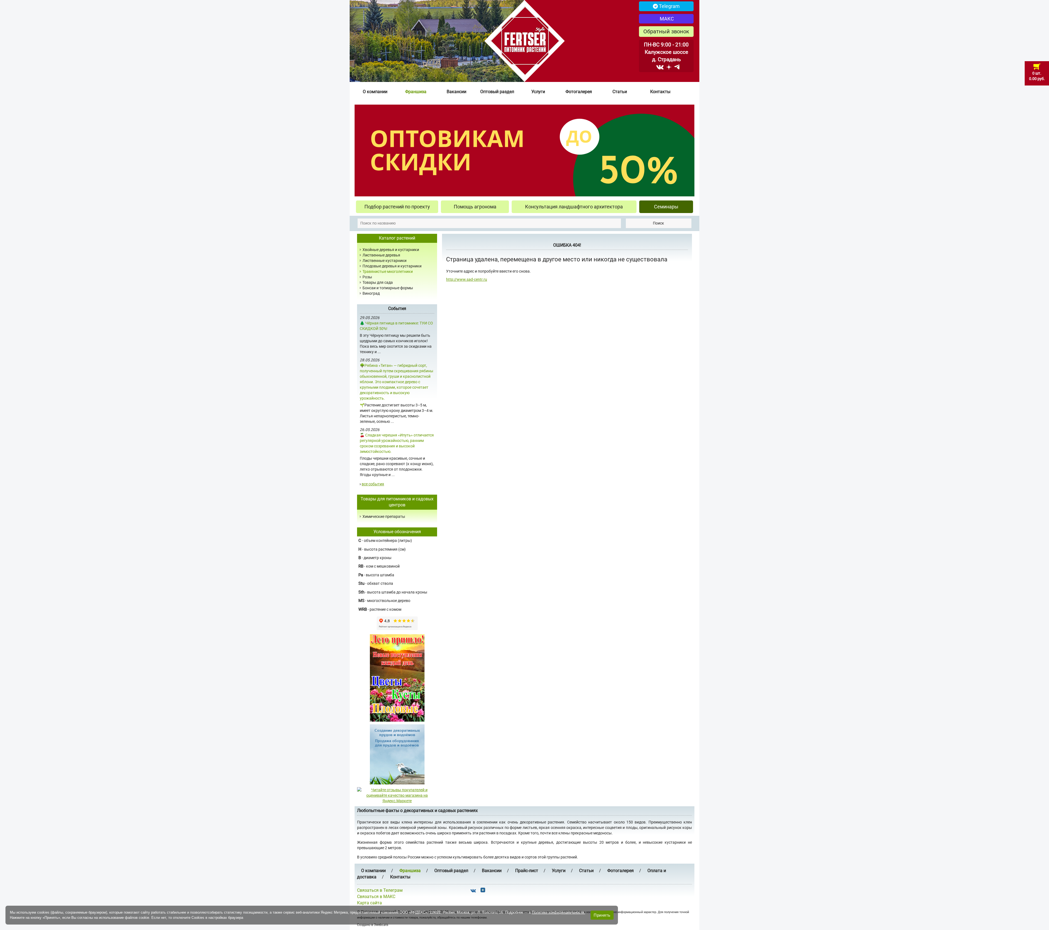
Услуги (538, 91)
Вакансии (456, 91)
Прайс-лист (526, 870)
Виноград (371, 293)
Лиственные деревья (381, 255)
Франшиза (415, 91)
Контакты (660, 91)
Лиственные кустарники (384, 260)
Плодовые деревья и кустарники (392, 266)
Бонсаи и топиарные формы (388, 288)
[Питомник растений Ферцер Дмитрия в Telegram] (676, 67)
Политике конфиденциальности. (558, 912)
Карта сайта (369, 902)
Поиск (658, 223)
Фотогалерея (578, 91)
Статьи (619, 91)
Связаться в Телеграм (380, 890)
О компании (375, 91)
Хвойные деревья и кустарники (391, 249)
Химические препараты (384, 516)
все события (373, 484)
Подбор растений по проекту (397, 206)
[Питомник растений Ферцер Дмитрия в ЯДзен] (668, 67)
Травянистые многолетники (388, 271)
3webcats (381, 925)
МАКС (666, 19)
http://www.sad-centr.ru (466, 279)
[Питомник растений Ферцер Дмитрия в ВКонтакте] (660, 67)
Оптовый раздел (497, 91)
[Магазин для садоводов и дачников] (397, 754)
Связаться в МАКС (376, 896)
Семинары (666, 206)
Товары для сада (378, 282)
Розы (367, 277)
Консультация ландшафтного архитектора (574, 206)
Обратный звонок (666, 31)
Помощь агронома (475, 206)
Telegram (669, 6)
